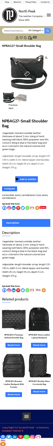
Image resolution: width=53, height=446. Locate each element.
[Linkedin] (14, 208)
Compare (9, 188)
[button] (46, 57)
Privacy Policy (31, 2)
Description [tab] (12, 222)
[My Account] (17, 37)
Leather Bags (28, 195)
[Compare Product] (25, 37)
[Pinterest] (18, 208)
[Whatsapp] (27, 208)
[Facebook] (4, 208)
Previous (13, 105)
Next (11, 108)
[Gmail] (32, 290)
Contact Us (45, 2)
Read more (14, 345)
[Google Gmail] (32, 208)
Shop (7, 2)
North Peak (27, 11)
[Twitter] (23, 208)
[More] (37, 208)
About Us (17, 2)
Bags (18, 195)
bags (45, 195)
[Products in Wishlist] (21, 37)
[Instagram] (9, 208)
